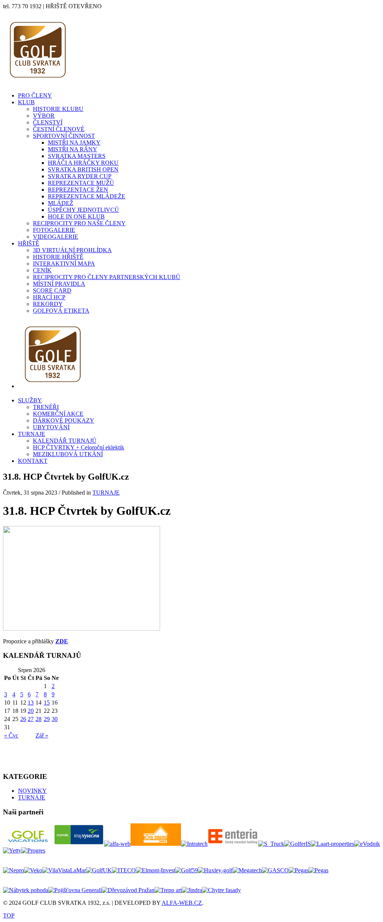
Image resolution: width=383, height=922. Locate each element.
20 (31, 711)
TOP (9, 915)
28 (39, 719)
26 (23, 719)
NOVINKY (32, 791)
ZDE (61, 641)
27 (31, 719)
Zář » (42, 735)
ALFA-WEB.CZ (182, 903)
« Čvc (11, 735)
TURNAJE (106, 492)
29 (47, 719)
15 (47, 702)
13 (31, 702)
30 (55, 719)
